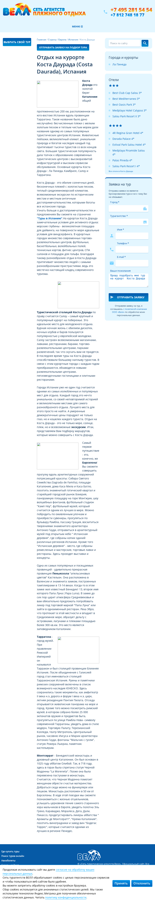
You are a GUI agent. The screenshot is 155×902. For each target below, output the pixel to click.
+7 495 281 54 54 (131, 10)
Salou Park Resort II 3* (126, 116)
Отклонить (141, 883)
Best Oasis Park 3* (124, 104)
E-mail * (121, 257)
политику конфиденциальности (65, 897)
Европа (62, 39)
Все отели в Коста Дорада (121, 171)
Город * (114, 202)
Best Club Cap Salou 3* (127, 93)
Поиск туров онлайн (12, 856)
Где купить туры (10, 851)
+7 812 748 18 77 (127, 14)
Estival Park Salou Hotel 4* (129, 144)
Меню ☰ (77, 26)
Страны (52, 39)
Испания (73, 39)
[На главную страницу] (44, 12)
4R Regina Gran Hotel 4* (127, 133)
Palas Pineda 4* (122, 160)
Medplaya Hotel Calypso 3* (129, 110)
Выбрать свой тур (17, 42)
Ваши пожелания (120, 270)
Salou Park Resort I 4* (126, 166)
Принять (121, 883)
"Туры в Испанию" (49, 218)
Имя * (120, 229)
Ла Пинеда (119, 64)
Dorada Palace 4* (123, 139)
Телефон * (123, 243)
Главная (41, 39)
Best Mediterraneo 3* (126, 98)
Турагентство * (119, 216)
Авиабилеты (8, 860)
